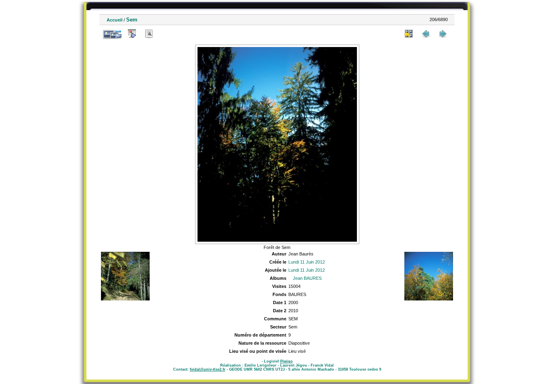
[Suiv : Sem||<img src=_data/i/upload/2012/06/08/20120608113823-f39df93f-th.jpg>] (442, 33)
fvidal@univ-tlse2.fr (207, 369)
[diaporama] (131, 33)
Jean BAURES (307, 278)
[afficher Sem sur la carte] (165, 33)
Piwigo (286, 361)
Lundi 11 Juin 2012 (306, 262)
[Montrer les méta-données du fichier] (148, 33)
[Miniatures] (408, 33)
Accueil (114, 19)
